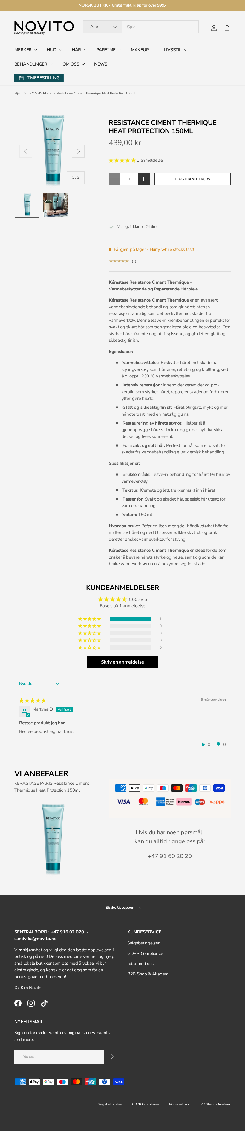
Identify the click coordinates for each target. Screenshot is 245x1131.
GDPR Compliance (145, 953)
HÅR (76, 50)
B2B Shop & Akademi (148, 974)
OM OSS (70, 64)
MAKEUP (140, 50)
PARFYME (106, 50)
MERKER (22, 50)
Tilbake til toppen (119, 907)
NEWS (100, 64)
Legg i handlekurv (193, 179)
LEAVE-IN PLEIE (40, 93)
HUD (51, 50)
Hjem (18, 93)
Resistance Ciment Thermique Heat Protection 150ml (96, 93)
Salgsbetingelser (143, 943)
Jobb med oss (140, 964)
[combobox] (141, 27)
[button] (227, 28)
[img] (32, 700)
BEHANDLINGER (30, 64)
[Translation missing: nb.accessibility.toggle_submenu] (35, 49)
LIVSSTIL (172, 50)
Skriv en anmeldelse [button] (122, 662)
